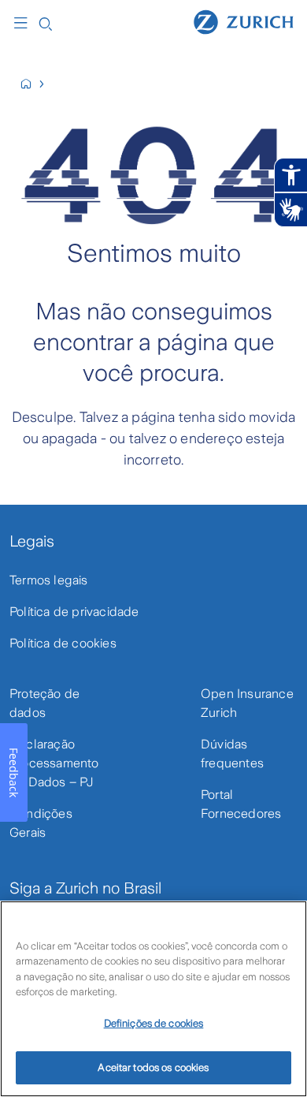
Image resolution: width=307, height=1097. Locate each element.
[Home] (32, 84)
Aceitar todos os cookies (153, 1067)
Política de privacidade (74, 611)
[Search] (45, 22)
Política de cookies (63, 643)
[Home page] (243, 21)
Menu (24, 22)
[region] (153, 999)
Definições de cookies (154, 1023)
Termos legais (48, 580)
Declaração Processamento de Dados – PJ (54, 763)
